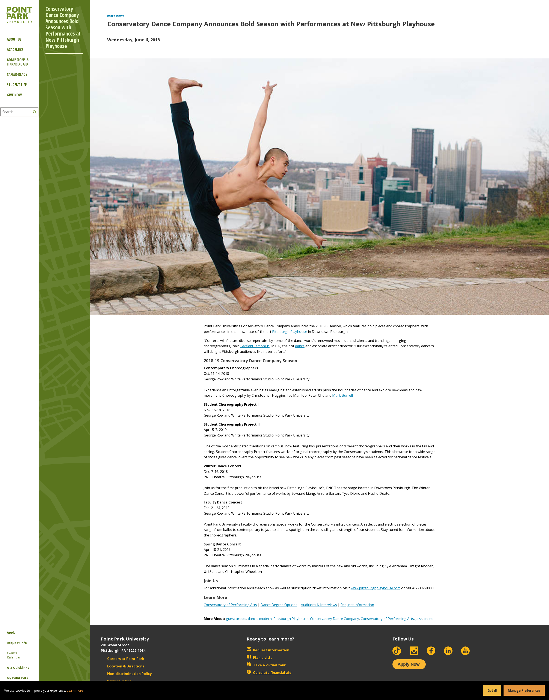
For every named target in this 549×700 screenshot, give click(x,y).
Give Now (14, 94)
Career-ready (17, 74)
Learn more (75, 690)
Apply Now (409, 664)
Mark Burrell (342, 395)
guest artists (236, 618)
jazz (419, 618)
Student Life (17, 84)
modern (265, 618)
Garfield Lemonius (255, 346)
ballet (428, 618)
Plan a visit (262, 657)
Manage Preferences (524, 690)
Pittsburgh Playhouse (289, 331)
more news (115, 16)
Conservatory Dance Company (334, 618)
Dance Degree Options (279, 604)
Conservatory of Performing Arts (230, 604)
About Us (14, 39)
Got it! (492, 690)
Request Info (17, 643)
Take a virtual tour (269, 665)
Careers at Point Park (125, 658)
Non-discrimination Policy (129, 673)
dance (300, 346)
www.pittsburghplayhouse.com (375, 588)
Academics (15, 49)
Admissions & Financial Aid (18, 62)
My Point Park (17, 678)
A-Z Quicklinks (18, 668)
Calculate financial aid (272, 672)
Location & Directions (125, 666)
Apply (11, 632)
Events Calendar (14, 655)
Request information (271, 650)
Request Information (357, 604)
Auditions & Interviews (319, 604)
